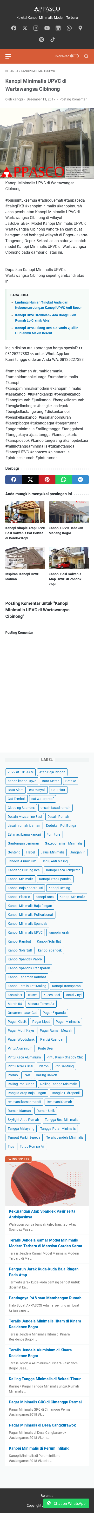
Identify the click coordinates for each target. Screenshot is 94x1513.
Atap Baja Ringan (52, 772)
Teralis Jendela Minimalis (64, 1137)
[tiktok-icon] (52, 40)
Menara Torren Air (41, 1004)
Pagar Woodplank (21, 1039)
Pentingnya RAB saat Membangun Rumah (45, 1298)
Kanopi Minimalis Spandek (27, 923)
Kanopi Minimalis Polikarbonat (30, 915)
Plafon (44, 1066)
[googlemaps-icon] (80, 28)
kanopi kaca (45, 897)
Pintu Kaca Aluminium (24, 1057)
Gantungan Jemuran (23, 843)
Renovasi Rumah (59, 1102)
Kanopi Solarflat (49, 941)
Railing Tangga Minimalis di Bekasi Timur (45, 1379)
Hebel (30, 852)
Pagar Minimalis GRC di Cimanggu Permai (45, 1402)
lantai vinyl (73, 995)
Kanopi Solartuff (20, 950)
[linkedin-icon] (58, 28)
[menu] (11, 56)
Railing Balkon (46, 1075)
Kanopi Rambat (19, 941)
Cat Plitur (58, 790)
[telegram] (80, 479)
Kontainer (15, 995)
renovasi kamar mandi (24, 1102)
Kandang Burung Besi (24, 870)
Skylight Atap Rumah (23, 1120)
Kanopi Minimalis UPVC (25, 932)
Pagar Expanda (54, 1013)
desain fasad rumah (55, 808)
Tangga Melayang (21, 1128)
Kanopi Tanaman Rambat (27, 977)
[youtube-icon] (47, 28)
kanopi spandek (50, 950)
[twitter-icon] (24, 28)
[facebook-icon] (13, 28)
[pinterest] (47, 479)
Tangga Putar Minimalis (58, 1128)
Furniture (53, 834)
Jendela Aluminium (22, 861)
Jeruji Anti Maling (55, 861)
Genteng (14, 852)
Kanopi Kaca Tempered (63, 870)
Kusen (33, 995)
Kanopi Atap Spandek (55, 879)
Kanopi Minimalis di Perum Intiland (39, 1448)
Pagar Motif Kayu (21, 1030)
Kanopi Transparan (66, 986)
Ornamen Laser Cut (22, 1013)
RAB (27, 1075)
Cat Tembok (17, 799)
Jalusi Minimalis (52, 852)
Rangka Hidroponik (66, 1093)
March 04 (15, 1004)
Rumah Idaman (19, 1111)
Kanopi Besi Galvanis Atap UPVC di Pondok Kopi (65, 579)
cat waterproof (42, 799)
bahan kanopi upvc (22, 781)
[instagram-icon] (36, 28)
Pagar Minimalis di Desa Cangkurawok (42, 1425)
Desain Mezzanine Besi (25, 817)
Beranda (47, 1496)
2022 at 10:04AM (21, 772)
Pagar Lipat (41, 1022)
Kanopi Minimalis (20, 879)
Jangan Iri (77, 852)
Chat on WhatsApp (69, 1503)
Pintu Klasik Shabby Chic (65, 1057)
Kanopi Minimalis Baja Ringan (30, 906)
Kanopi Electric (19, 897)
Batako (70, 781)
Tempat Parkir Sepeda (24, 1137)
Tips (11, 1146)
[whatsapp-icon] (69, 28)
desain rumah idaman (24, 825)
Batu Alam (15, 790)
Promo (13, 1075)
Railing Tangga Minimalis (58, 1084)
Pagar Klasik (17, 1022)
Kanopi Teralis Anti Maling (27, 986)
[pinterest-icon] (41, 40)
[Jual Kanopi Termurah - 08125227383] (47, 9)
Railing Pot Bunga (21, 1084)
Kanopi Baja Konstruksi (25, 888)
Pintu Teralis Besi (20, 1066)
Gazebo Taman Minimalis (63, 843)
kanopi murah (58, 932)
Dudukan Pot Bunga (61, 825)
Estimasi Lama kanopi (24, 834)
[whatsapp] (63, 479)
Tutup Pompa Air (32, 1146)
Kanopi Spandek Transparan (29, 968)
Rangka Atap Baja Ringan (27, 1093)
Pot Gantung (64, 1066)
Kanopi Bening (59, 888)
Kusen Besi (51, 995)
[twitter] (30, 479)
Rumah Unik (46, 1111)
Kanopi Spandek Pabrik (25, 959)
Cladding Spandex (21, 808)
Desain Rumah (58, 817)
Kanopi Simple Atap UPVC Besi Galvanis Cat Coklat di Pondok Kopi (25, 533)
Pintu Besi (45, 1048)
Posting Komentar (73, 99)
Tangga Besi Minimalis (61, 1120)
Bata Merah (51, 781)
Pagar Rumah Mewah (56, 1030)
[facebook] (13, 479)
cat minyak (37, 790)
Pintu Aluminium (20, 1048)
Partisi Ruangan (52, 1039)
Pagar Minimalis (68, 1022)
